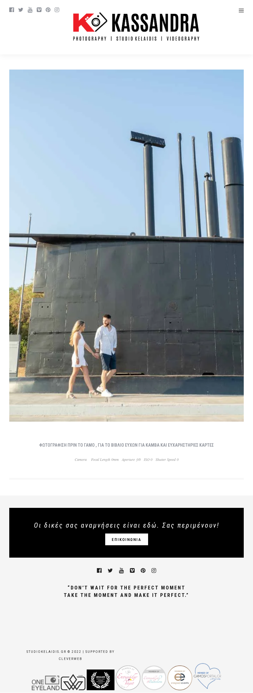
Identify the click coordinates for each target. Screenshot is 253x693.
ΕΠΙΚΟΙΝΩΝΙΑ (126, 539)
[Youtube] (30, 10)
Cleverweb (70, 659)
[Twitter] (110, 570)
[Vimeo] (39, 10)
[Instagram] (57, 10)
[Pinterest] (48, 10)
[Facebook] (99, 570)
